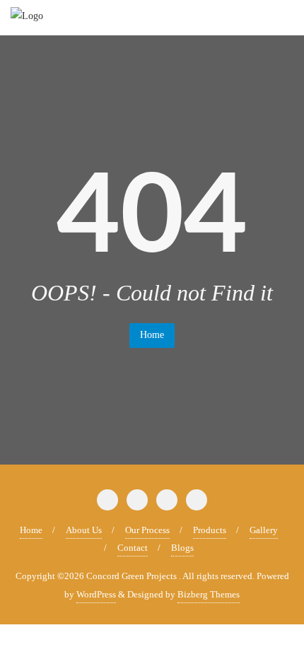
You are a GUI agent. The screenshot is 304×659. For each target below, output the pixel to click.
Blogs (182, 547)
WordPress (96, 594)
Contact (132, 547)
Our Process (147, 530)
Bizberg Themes (208, 594)
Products (209, 530)
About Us (84, 530)
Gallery (264, 530)
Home (152, 335)
